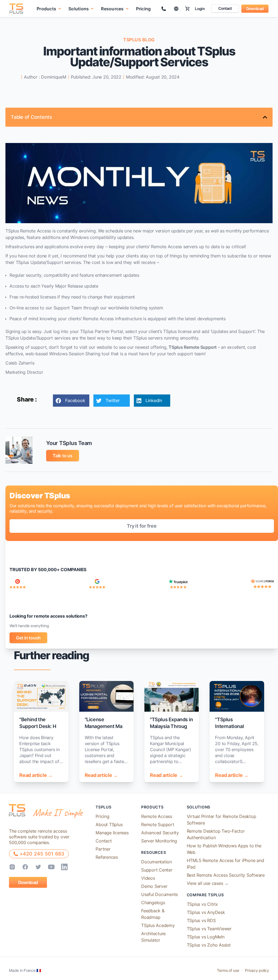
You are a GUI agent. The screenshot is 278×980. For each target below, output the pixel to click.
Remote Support (157, 824)
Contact (225, 8)
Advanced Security (160, 832)
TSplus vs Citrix (202, 904)
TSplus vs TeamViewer (209, 928)
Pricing (143, 8)
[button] (49, 8)
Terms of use (228, 970)
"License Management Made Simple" (106, 726)
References (107, 857)
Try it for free (141, 526)
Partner (103, 849)
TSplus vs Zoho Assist (209, 945)
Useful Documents (159, 894)
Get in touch (28, 637)
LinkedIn (154, 400)
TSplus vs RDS (201, 920)
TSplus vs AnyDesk (206, 912)
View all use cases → (208, 883)
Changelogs (153, 902)
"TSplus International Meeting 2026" (232, 726)
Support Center (156, 870)
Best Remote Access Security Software (226, 875)
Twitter (112, 400)
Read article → (36, 775)
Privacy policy (257, 970)
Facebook (75, 400)
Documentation (156, 861)
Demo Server (154, 886)
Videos (148, 878)
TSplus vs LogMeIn (206, 936)
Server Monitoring (159, 841)
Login (200, 8)
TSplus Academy (158, 925)
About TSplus (109, 824)
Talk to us (62, 455)
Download (255, 8)
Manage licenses (112, 832)
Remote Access (156, 816)
